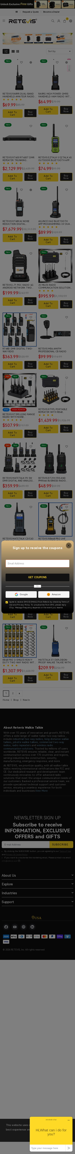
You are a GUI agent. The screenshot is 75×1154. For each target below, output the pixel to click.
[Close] (69, 545)
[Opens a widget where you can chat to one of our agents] (51, 1134)
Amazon (56, 594)
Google (24, 594)
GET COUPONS (37, 577)
